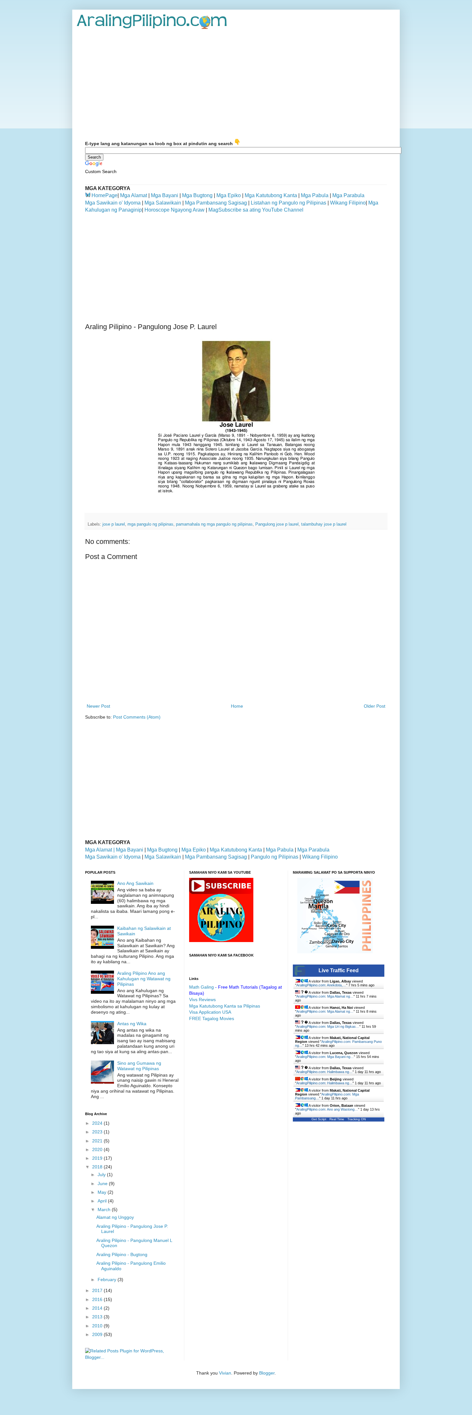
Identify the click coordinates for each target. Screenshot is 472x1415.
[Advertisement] (236, 84)
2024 (98, 1123)
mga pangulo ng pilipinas (150, 524)
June (103, 1183)
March (105, 1209)
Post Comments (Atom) (137, 717)
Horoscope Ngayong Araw (174, 210)
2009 (98, 1334)
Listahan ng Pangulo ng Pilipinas (288, 202)
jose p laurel (113, 524)
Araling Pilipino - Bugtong (121, 1254)
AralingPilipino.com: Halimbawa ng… (324, 1072)
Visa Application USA (210, 1012)
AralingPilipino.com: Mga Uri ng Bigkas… (327, 1026)
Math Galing (201, 987)
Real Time (336, 1119)
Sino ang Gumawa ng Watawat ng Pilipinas (139, 1066)
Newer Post (98, 706)
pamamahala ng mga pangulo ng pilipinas (214, 524)
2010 (98, 1325)
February (108, 1279)
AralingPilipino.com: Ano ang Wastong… (327, 1109)
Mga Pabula (314, 195)
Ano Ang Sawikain (135, 883)
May (103, 1192)
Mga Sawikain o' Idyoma (113, 202)
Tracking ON (356, 1119)
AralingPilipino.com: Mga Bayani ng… (325, 1057)
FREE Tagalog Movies (211, 1018)
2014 (98, 1308)
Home (237, 706)
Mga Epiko (228, 195)
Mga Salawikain (162, 202)
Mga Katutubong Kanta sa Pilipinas (224, 1006)
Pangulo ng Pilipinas (274, 857)
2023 (98, 1131)
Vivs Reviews (202, 999)
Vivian (225, 1373)
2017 (98, 1290)
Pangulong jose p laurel (277, 524)
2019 (98, 1158)
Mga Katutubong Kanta (271, 195)
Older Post (374, 706)
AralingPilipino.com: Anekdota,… (321, 985)
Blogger (267, 1373)
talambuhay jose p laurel (323, 524)
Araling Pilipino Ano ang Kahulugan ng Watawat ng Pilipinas (143, 979)
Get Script (318, 1119)
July (102, 1174)
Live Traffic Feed (339, 970)
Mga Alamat (133, 195)
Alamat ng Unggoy (115, 1217)
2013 (98, 1316)
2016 (98, 1299)
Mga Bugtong (197, 195)
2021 (98, 1140)
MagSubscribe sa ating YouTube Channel (255, 210)
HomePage (105, 195)
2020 (98, 1149)
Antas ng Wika (131, 1023)
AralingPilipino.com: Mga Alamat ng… (325, 996)
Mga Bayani (164, 195)
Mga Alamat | (100, 849)
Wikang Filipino (348, 202)
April (103, 1200)
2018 (98, 1166)
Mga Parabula (348, 195)
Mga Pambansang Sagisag (216, 202)
